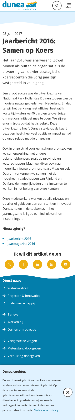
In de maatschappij (21, 303)
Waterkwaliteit (18, 288)
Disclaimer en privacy (46, 410)
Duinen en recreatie (22, 329)
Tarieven (14, 314)
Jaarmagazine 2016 (21, 244)
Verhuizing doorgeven (24, 356)
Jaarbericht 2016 (19, 239)
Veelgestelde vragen (22, 341)
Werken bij (15, 322)
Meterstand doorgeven (24, 348)
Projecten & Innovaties (24, 296)
